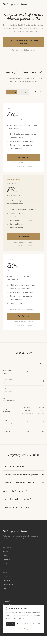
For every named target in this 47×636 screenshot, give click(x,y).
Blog (5, 564)
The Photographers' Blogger (15, 4)
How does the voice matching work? (20, 474)
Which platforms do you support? (19, 482)
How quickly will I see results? (17, 499)
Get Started (23, 157)
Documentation (9, 584)
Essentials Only (23, 624)
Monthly (12, 92)
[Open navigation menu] (42, 4)
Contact (6, 580)
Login (5, 576)
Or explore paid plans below (23, 50)
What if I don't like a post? (15, 491)
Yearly (23, 92)
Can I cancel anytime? (13, 466)
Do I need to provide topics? (16, 507)
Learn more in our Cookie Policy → (18, 629)
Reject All (36, 624)
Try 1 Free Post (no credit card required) (23, 42)
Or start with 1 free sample (23, 163)
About (5, 552)
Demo (5, 588)
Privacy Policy (8, 601)
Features (6, 560)
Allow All (10, 624)
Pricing (5, 556)
